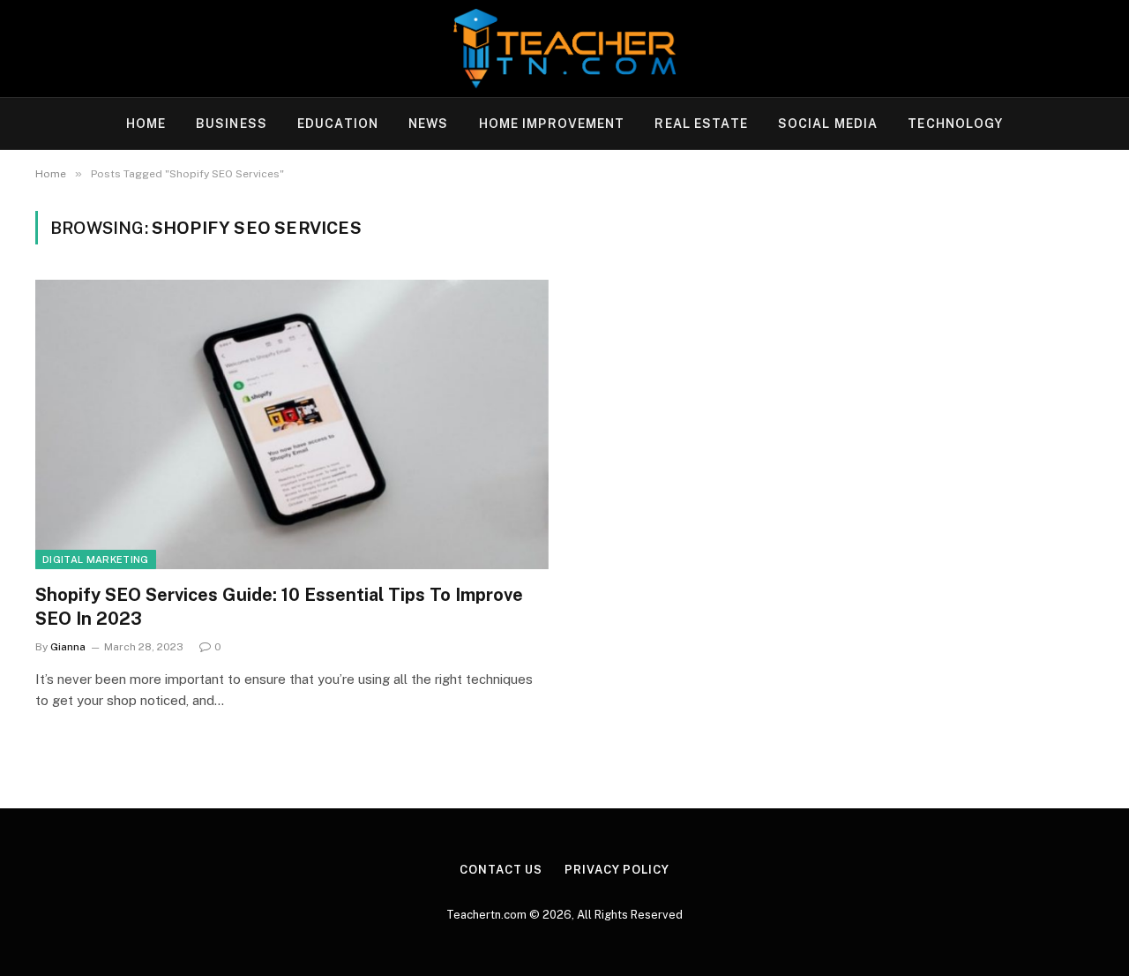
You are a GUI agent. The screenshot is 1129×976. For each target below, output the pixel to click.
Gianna (68, 647)
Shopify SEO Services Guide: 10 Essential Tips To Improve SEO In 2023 (279, 606)
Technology (955, 123)
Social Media (828, 123)
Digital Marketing (95, 559)
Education (337, 123)
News (428, 123)
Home (146, 123)
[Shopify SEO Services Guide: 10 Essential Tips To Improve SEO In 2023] (292, 424)
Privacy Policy (616, 869)
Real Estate (700, 123)
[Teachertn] (564, 48)
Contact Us (501, 869)
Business (231, 123)
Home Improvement (552, 123)
